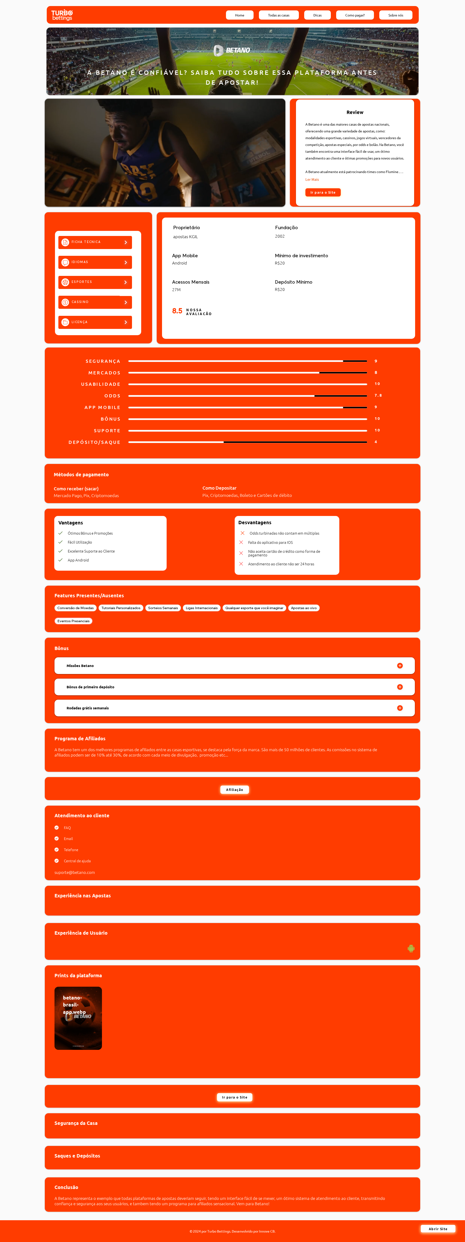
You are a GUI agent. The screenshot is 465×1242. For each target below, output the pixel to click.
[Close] (400, 665)
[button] (277, 201)
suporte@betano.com (74, 872)
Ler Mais (312, 179)
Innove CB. (267, 1231)
